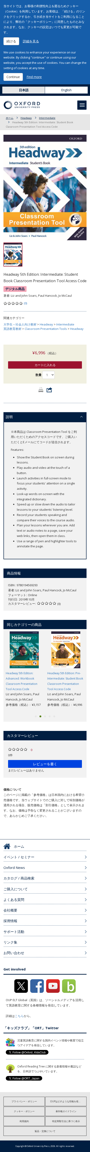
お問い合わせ (13, 952)
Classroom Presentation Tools (46, 329)
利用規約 (24, 1121)
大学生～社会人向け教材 (19, 324)
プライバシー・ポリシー (24, 1101)
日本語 (24, 90)
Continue (13, 77)
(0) (25, 303)
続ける (11, 41)
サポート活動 (13, 931)
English (66, 90)
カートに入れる (45, 365)
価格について (12, 789)
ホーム (9, 118)
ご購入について (15, 889)
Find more (34, 77)
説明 (9, 416)
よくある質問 (13, 899)
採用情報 (10, 920)
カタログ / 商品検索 (18, 878)
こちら (19, 1016)
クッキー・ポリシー (24, 1111)
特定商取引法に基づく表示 (66, 1121)
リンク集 (10, 942)
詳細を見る (31, 41)
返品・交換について (45, 1131)
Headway (26, 118)
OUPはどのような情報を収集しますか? (68, 1101)
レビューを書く (45, 764)
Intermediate (47, 118)
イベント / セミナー (18, 857)
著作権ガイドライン (66, 1111)
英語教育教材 (12, 329)
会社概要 (10, 910)
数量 (39, 375)
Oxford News (14, 867)
